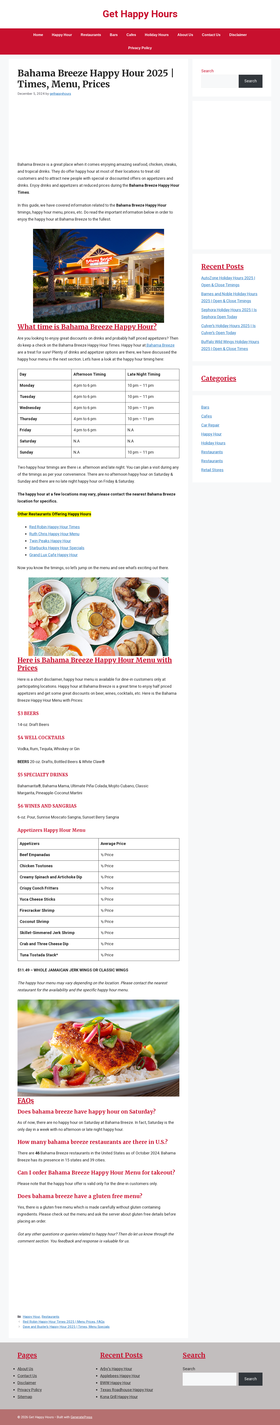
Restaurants (91, 35)
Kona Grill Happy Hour (119, 1397)
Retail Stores (212, 470)
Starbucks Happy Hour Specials (56, 548)
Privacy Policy (140, 48)
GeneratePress (81, 1417)
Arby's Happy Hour (116, 1369)
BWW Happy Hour (115, 1383)
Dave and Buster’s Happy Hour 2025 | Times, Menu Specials (66, 1326)
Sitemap (25, 1397)
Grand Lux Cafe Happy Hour (53, 555)
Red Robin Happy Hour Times (54, 527)
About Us (185, 35)
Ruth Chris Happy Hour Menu (54, 534)
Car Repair (210, 425)
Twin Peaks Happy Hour (50, 541)
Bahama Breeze (160, 345)
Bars (114, 35)
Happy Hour (62, 35)
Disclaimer (238, 35)
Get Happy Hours (140, 14)
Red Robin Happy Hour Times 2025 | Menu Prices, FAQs (64, 1321)
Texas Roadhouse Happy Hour (126, 1390)
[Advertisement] (98, 131)
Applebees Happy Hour (120, 1376)
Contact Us (211, 35)
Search (207, 71)
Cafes (131, 35)
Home (38, 35)
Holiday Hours (157, 35)
